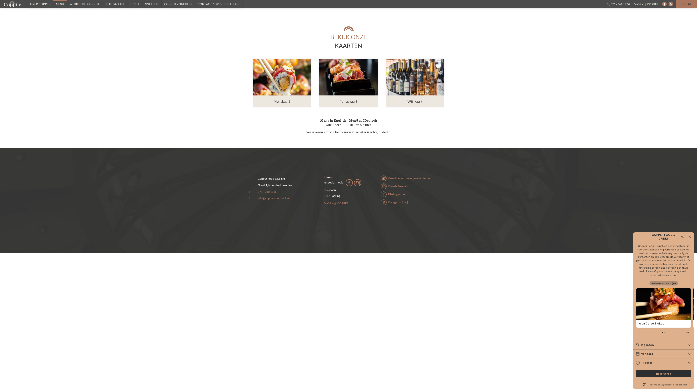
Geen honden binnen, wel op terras (409, 178)
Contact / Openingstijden (219, 4)
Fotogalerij (114, 4)
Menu (60, 4)
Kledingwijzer (396, 194)
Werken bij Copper (84, 4)
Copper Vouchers (178, 4)
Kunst (134, 4)
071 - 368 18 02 (620, 4)
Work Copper (646, 4)
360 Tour (152, 4)
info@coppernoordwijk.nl (274, 198)
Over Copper (40, 4)
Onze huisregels (398, 186)
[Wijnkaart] (415, 77)
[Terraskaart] (348, 77)
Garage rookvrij (398, 202)
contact (686, 4)
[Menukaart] (282, 77)
